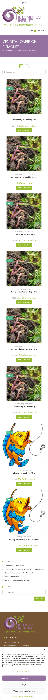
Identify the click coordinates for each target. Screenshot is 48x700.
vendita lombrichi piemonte (25, 50)
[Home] (3, 50)
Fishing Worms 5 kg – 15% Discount (24, 539)
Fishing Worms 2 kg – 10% (24, 473)
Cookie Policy (18, 697)
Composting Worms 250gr (24, 234)
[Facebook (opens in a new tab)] (22, 3)
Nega (24, 684)
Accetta (24, 678)
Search (39, 599)
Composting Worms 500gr (24, 406)
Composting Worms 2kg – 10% (24, 292)
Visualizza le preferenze (24, 691)
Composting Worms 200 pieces (24, 177)
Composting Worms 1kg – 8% (24, 120)
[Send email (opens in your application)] (25, 3)
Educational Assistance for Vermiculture (20, 573)
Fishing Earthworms (24, 470)
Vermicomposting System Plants (17, 580)
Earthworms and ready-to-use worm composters (24, 569)
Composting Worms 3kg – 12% (24, 349)
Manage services (23, 671)
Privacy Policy (28, 697)
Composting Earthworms (24, 117)
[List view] (27, 66)
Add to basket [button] (24, 130)
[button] (44, 650)
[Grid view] (21, 66)
